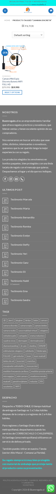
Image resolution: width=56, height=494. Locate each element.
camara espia (26, 325)
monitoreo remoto (38, 376)
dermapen (22, 341)
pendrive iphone (20, 381)
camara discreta (10, 325)
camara (44, 320)
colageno (44, 330)
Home (7, 20)
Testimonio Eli (18, 271)
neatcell (6, 381)
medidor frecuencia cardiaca (15, 371)
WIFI (17, 386)
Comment (14, 284)
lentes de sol (8, 361)
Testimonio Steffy (19, 244)
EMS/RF (42, 346)
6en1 (11, 320)
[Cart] (50, 10)
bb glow (19, 320)
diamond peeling (10, 346)
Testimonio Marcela (21, 199)
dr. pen (24, 346)
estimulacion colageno (13, 351)
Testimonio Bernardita (22, 217)
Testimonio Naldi (19, 280)
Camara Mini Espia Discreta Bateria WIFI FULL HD (12, 81)
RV (41, 381)
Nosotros (28, 485)
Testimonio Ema (19, 291)
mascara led (32, 366)
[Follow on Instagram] (10, 179)
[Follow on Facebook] (5, 179)
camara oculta (9, 330)
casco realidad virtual (27, 330)
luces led (20, 361)
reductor (33, 381)
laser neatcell (39, 356)
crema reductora (37, 335)
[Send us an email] (16, 179)
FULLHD (7, 356)
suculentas (8, 386)
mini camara (22, 376)
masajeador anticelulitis (13, 366)
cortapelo (23, 335)
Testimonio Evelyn (20, 235)
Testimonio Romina (20, 226)
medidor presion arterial (41, 371)
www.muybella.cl (39, 4)
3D (4, 320)
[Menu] (5, 10)
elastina (32, 346)
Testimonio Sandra (20, 299)
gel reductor (18, 356)
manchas (31, 361)
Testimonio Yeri (18, 253)
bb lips (28, 320)
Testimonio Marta (20, 208)
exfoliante (29, 351)
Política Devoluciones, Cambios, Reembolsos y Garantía (27, 481)
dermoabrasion (37, 341)
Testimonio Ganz (19, 262)
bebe (36, 320)
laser (29, 356)
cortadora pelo (9, 335)
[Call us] (22, 179)
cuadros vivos (9, 341)
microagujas (8, 376)
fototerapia (41, 351)
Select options (12, 92)
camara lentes (41, 325)
